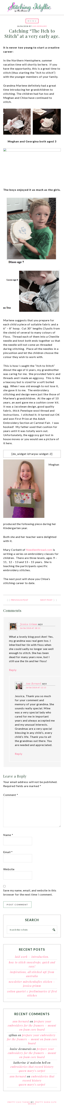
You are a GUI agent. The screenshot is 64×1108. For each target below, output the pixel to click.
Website (9, 869)
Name (8, 834)
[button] (32, 21)
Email (8, 852)
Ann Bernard (33, 683)
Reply (13, 669)
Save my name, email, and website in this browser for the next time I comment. (29, 892)
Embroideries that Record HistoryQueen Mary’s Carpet (36, 1080)
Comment (10, 794)
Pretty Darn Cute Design (42, 1103)
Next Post (46, 600)
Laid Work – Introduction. (32, 956)
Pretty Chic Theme (19, 1102)
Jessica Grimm (28, 624)
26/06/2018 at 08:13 (30, 628)
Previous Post (19, 600)
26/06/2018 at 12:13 (36, 687)
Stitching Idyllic (32, 7)
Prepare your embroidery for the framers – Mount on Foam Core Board (32, 1025)
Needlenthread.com (39, 549)
